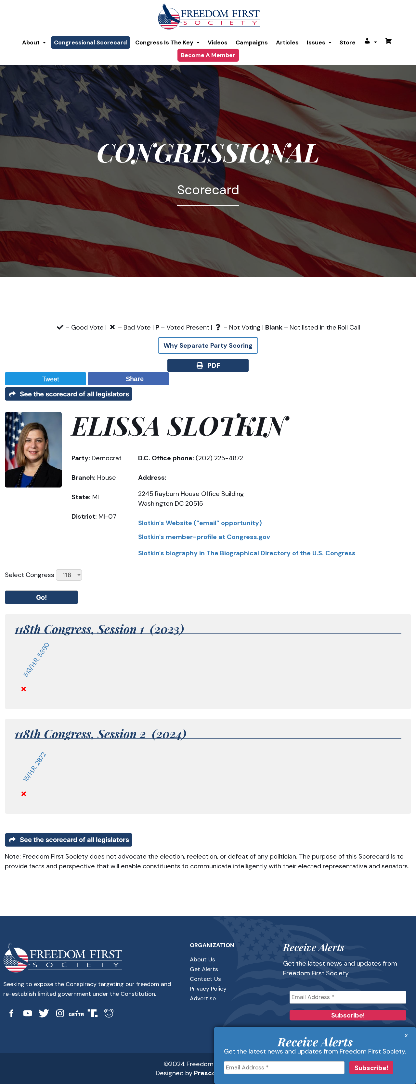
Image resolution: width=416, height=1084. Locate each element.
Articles (287, 42)
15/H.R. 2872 (34, 767)
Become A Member (208, 55)
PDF (212, 365)
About (31, 42)
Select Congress (29, 575)
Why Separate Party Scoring (208, 345)
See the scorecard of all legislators (73, 394)
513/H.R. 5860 (36, 660)
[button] (34, 42)
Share (133, 378)
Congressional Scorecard (90, 42)
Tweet (48, 378)
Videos (218, 42)
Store (348, 42)
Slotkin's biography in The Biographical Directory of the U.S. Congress (247, 553)
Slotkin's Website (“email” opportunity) (200, 523)
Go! (41, 597)
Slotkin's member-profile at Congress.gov (204, 537)
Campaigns (252, 42)
